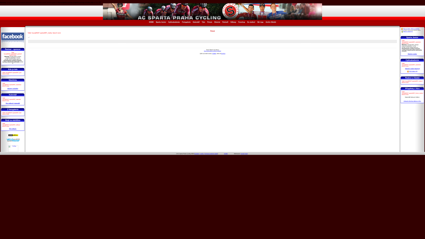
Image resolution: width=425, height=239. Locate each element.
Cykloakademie (174, 22)
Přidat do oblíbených (408, 31)
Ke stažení (251, 22)
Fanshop (241, 22)
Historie (217, 22)
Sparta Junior (161, 22)
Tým (203, 22)
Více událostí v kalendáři (13, 103)
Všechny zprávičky (12, 88)
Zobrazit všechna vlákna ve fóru (412, 101)
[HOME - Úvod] (212, 19)
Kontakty (196, 153)
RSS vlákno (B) (413, 71)
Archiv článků (271, 22)
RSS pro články (406, 28)
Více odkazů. (12, 128)
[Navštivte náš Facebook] (12, 45)
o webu (202, 153)
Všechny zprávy (412, 54)
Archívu (223, 53)
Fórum (209, 22)
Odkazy (233, 22)
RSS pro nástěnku (415, 28)
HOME (151, 22)
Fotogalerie (186, 22)
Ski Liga (260, 22)
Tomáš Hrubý (244, 153)
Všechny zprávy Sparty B (412, 68)
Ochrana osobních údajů (211, 153)
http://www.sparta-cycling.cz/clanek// (212, 51)
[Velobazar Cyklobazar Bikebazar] (13, 141)
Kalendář (196, 22)
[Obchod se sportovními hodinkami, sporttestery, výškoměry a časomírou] (13, 136)
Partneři (225, 22)
